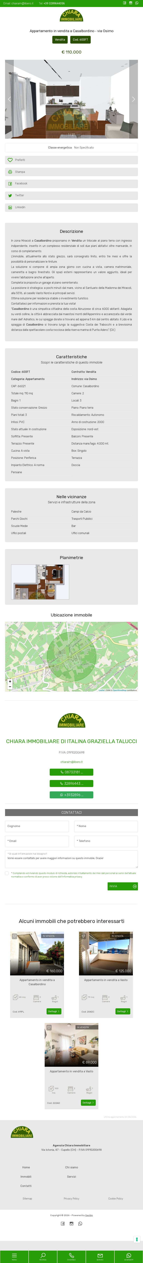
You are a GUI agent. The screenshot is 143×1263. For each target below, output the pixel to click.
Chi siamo (71, 1167)
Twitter (19, 195)
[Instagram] (131, 3)
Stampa (20, 172)
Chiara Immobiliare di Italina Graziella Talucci (71, 741)
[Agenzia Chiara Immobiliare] (71, 15)
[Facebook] (125, 3)
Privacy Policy (71, 1198)
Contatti (26, 1186)
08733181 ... (73, 772)
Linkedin (20, 207)
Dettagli (52, 1011)
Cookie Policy (115, 1198)
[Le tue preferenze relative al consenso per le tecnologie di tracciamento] (137, 1239)
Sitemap (27, 1198)
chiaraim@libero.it (72, 762)
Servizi (71, 1176)
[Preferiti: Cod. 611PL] (14, 936)
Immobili (26, 1176)
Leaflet (101, 690)
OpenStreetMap (119, 690)
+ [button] (10, 681)
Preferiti (20, 161)
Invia (113, 886)
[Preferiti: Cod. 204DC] (83, 936)
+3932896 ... (73, 795)
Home (26, 1167)
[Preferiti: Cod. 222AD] (49, 1027)
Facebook (21, 183)
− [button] (10, 687)
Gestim (89, 1215)
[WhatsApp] (137, 3)
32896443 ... (73, 783)
